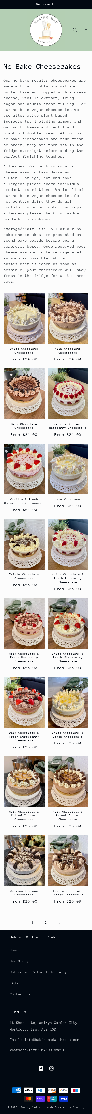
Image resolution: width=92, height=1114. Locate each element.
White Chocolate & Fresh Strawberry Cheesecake (68, 657)
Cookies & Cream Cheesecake (24, 892)
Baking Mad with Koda (37, 1107)
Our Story (19, 961)
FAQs (14, 983)
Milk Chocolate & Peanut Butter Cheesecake (68, 815)
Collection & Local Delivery (38, 972)
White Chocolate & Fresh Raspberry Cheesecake (68, 578)
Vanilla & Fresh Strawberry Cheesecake (24, 501)
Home (14, 950)
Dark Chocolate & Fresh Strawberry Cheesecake (24, 736)
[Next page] (59, 922)
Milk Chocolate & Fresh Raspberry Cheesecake (24, 657)
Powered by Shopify (70, 1107)
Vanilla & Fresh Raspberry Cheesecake (68, 426)
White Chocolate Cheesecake (24, 350)
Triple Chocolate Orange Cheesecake (68, 892)
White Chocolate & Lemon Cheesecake (68, 734)
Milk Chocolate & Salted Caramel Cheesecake (24, 815)
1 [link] (33, 922)
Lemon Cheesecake (68, 499)
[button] (6, 30)
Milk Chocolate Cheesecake (68, 350)
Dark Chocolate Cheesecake (24, 426)
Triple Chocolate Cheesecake (24, 576)
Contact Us (20, 994)
